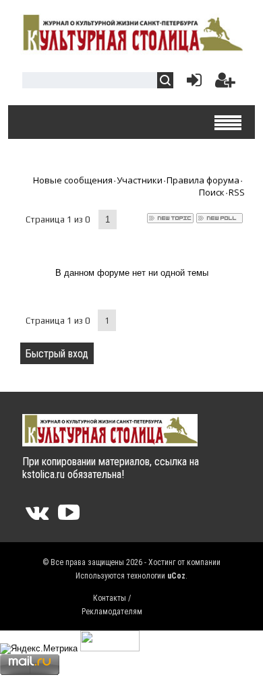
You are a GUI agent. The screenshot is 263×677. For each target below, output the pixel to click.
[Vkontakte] (37, 517)
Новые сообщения (73, 180)
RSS (237, 192)
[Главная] (131, 49)
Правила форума (203, 180)
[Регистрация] (225, 83)
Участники (140, 180)
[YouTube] (69, 517)
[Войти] (191, 83)
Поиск (212, 192)
